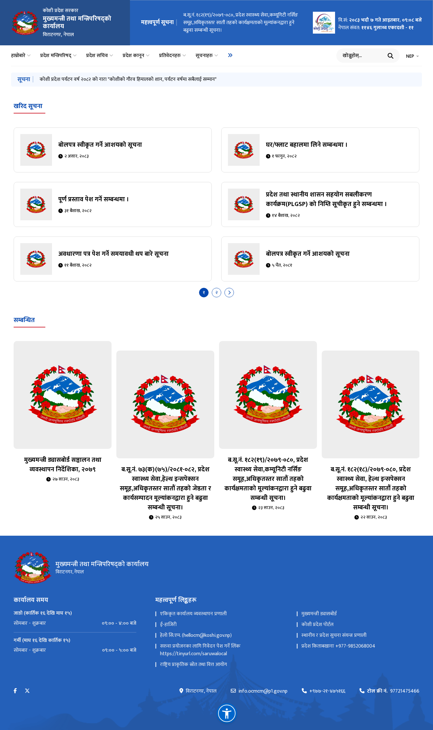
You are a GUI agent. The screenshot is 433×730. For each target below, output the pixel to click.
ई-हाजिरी (168, 624)
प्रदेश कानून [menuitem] (133, 56)
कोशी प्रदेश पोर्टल (317, 624)
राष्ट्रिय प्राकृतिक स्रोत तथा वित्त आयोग (193, 664)
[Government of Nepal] (25, 23)
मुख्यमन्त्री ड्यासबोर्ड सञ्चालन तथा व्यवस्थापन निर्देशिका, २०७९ (62, 465)
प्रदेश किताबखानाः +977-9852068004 (338, 646)
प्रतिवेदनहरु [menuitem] (170, 56)
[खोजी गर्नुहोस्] (390, 56)
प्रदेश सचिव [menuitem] (97, 56)
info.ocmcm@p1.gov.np (263, 691)
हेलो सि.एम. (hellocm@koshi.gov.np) (196, 635)
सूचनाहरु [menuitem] (204, 56)
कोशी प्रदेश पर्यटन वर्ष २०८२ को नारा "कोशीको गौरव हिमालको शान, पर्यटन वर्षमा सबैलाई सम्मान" (128, 79)
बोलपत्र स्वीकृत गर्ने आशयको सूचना (100, 144)
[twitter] (27, 691)
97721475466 (393, 691)
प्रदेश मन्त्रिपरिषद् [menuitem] (55, 56)
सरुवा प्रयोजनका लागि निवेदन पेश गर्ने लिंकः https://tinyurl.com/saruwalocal (200, 650)
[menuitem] (230, 55)
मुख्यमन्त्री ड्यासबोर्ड (319, 614)
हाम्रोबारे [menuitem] (18, 56)
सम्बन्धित (24, 320)
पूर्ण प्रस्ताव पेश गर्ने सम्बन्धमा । (93, 199)
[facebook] (15, 691)
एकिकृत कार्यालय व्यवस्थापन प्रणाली (193, 614)
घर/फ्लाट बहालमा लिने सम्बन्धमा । (307, 144)
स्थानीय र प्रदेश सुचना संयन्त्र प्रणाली (333, 635)
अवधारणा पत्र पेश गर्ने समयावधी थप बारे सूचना (113, 254)
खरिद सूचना (28, 106)
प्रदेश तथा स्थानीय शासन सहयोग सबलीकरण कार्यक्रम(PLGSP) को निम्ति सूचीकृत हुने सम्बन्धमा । (326, 199)
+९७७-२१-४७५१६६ (327, 691)
